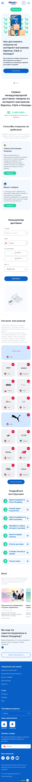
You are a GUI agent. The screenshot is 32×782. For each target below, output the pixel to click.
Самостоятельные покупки (11, 674)
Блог (3, 701)
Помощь (4, 694)
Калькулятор (16, 9)
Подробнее (16, 71)
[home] (13, 3)
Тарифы (4, 697)
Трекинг (4, 684)
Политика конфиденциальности (10, 773)
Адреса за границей (9, 670)
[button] (2, 3)
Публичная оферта (6, 776)
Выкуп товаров (6, 677)
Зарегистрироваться (16, 655)
